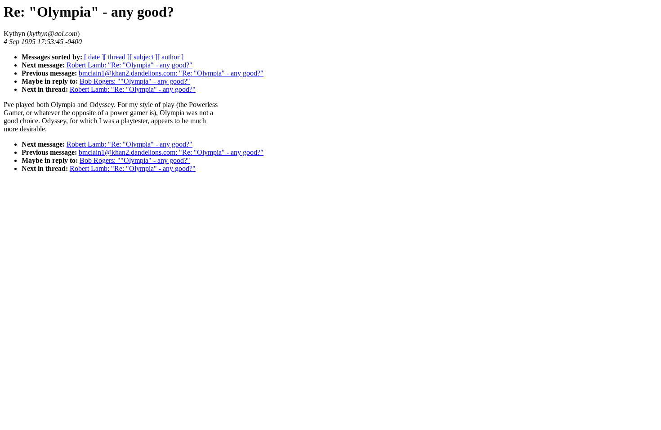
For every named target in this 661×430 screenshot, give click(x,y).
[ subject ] (143, 57)
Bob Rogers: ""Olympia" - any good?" (135, 81)
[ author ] (170, 57)
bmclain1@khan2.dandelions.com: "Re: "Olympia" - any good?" (171, 73)
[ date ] (94, 57)
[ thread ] (117, 57)
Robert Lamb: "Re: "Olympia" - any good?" (129, 65)
